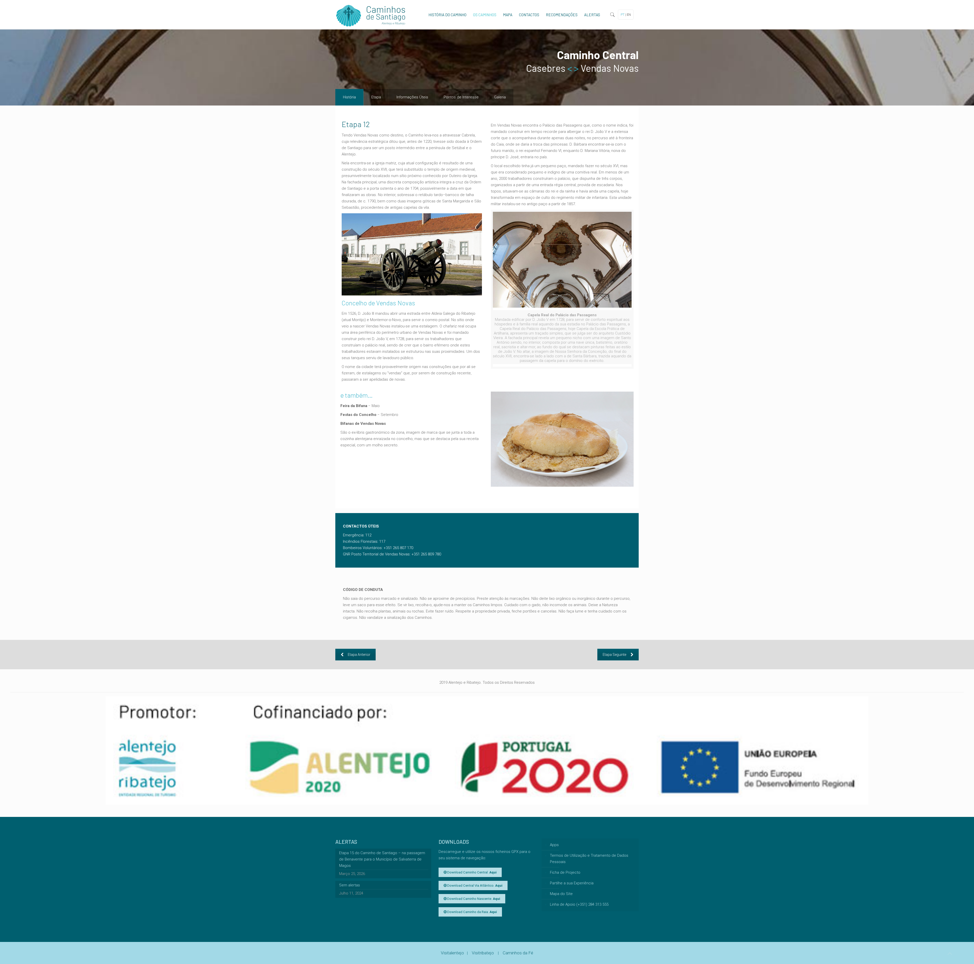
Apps (554, 845)
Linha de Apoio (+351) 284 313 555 (579, 904)
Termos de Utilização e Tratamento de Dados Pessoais (589, 858)
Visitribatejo (483, 952)
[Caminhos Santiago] (370, 14)
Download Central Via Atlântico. (474, 885)
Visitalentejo (452, 952)
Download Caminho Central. (471, 872)
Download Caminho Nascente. (473, 899)
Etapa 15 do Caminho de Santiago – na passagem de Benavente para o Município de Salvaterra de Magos (382, 859)
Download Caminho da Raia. (471, 912)
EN (629, 14)
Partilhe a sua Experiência (572, 883)
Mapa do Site (561, 893)
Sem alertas (349, 885)
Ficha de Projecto (565, 872)
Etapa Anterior (359, 655)
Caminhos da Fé (518, 952)
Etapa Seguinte (614, 655)
